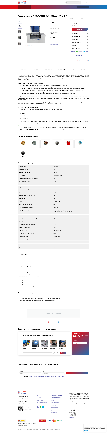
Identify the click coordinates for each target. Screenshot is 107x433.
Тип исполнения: (53, 36)
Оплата (48, 6)
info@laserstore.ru (59, 2)
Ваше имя (21, 371)
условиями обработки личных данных (54, 376)
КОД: (19, 19)
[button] (20, 21)
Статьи (39, 6)
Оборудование (24, 7)
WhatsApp (80, 51)
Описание (23, 69)
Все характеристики (54, 44)
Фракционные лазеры (54, 407)
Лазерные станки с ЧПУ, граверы (56, 393)
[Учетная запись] (86, 2)
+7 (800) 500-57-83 (32, 2)
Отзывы (83, 69)
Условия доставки (40, 400)
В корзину (79, 29)
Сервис (33, 6)
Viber (74, 51)
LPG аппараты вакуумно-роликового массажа (58, 410)
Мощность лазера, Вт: (54, 28)
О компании (55, 6)
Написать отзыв (52, 321)
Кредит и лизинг (39, 398)
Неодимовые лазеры (54, 412)
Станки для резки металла (55, 398)
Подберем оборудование (79, 343)
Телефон (44, 371)
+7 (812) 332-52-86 (41, 2)
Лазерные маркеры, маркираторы (56, 395)
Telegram (86, 51)
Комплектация (62, 69)
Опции (73, 69)
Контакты (62, 6)
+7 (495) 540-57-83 (50, 2)
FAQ (44, 6)
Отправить (77, 373)
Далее (62, 352)
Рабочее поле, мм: (54, 32)
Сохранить (74, 60)
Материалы (35, 69)
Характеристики (48, 69)
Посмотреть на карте (73, 419)
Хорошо (86, 430)
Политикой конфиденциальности (36, 376)
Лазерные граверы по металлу (56, 397)
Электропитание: (53, 39)
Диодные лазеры (53, 405)
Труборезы (52, 400)
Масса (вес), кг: (53, 24)
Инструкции (39, 397)
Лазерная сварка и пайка (55, 402)
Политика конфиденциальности (42, 402)
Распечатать (83, 60)
